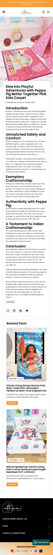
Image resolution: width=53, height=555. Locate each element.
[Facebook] (8, 310)
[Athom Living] (26, 12)
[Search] (43, 12)
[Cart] (48, 12)
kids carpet (10, 302)
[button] (4, 12)
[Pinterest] (20, 310)
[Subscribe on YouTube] (27, 310)
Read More (12, 403)
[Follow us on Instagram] (14, 310)
